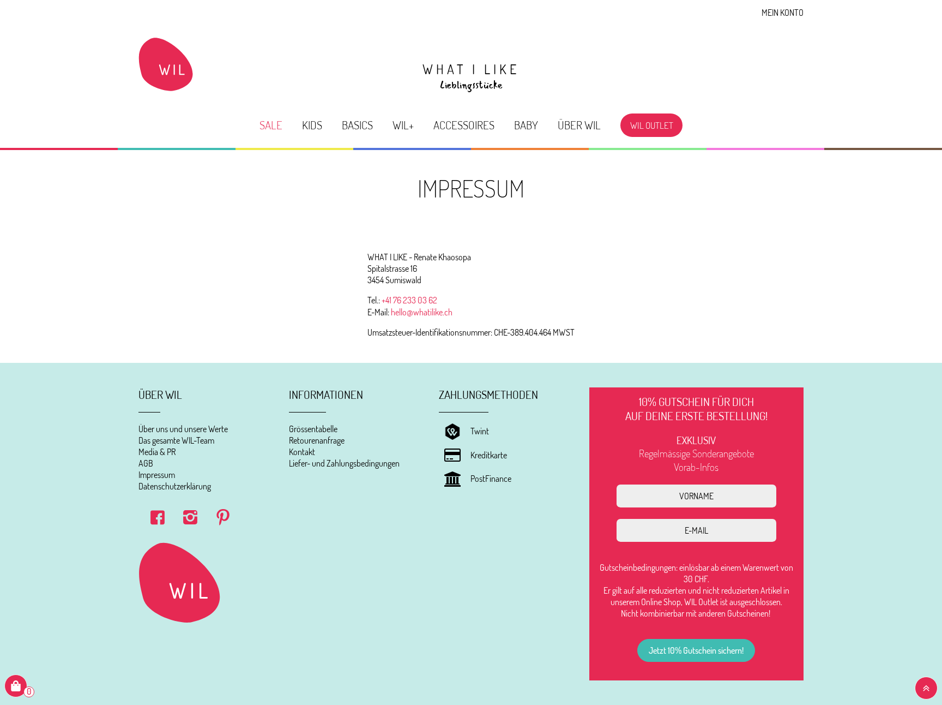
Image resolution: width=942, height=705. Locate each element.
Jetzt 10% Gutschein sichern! (696, 650)
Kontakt (302, 451)
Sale (270, 125)
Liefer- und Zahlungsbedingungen (344, 463)
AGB (145, 463)
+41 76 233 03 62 (409, 300)
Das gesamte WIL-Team (176, 440)
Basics (357, 125)
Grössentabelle (313, 428)
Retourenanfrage (317, 440)
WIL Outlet (651, 125)
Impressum (156, 474)
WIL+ (403, 125)
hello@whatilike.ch (421, 312)
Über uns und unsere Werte (183, 428)
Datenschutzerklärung (174, 486)
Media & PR (157, 451)
